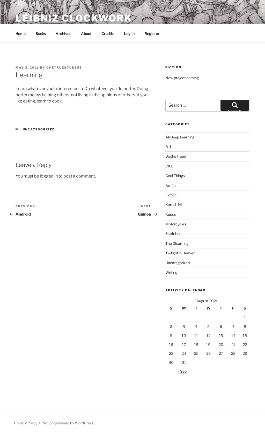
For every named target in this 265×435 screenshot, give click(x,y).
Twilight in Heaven (180, 253)
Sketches (173, 233)
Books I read (175, 156)
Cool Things (175, 175)
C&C (169, 166)
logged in (49, 176)
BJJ (168, 146)
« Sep (182, 371)
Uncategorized (39, 129)
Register (151, 33)
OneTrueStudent (64, 67)
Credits (107, 33)
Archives (63, 33)
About (86, 33)
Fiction (170, 195)
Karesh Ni (173, 204)
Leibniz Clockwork (74, 18)
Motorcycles (175, 224)
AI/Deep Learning (179, 137)
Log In (129, 33)
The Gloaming (176, 243)
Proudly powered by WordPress (67, 423)
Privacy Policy (25, 423)
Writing (171, 272)
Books (40, 33)
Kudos (170, 214)
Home (21, 33)
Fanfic (170, 185)
